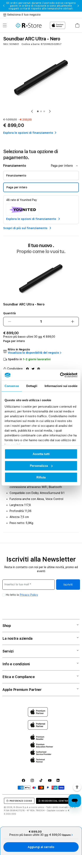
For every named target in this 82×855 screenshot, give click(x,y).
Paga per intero (16, 187)
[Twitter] (33, 368)
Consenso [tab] (12, 386)
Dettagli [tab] (31, 386)
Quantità (9, 313)
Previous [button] (4, 6)
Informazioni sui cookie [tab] (61, 386)
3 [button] (44, 111)
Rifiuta (41, 477)
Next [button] (78, 6)
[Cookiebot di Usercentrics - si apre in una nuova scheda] (60, 375)
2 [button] (41, 111)
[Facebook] (27, 368)
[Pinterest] (38, 368)
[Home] (29, 25)
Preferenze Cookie (21, 801)
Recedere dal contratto (57, 801)
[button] (5, 25)
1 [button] (38, 111)
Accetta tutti (41, 454)
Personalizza (39, 465)
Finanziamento (16, 175)
